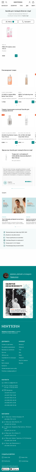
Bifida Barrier (9, 92)
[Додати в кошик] (16, 55)
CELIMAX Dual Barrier (11, 132)
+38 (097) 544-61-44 (10, 435)
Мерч (20, 355)
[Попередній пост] (5, 299)
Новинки (21, 357)
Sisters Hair (7, 457)
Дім (20, 352)
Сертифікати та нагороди (9, 357)
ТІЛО (21, 5)
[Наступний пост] (30, 299)
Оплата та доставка (7, 344)
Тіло (20, 349)
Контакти (4, 365)
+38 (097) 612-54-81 (10, 392)
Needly (20, 92)
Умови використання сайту (9, 368)
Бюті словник (5, 363)
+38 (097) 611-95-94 (10, 424)
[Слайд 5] (16, 188)
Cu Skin (3, 92)
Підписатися (14, 277)
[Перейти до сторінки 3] (18, 145)
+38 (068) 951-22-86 (10, 402)
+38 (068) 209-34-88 (10, 440)
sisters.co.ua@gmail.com (10, 382)
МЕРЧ (33, 5)
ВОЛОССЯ (4, 5)
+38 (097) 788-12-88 (10, 395)
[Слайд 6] (17, 188)
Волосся (21, 344)
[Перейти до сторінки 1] (16, 145)
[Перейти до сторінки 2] (17, 145)
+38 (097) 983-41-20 (10, 397)
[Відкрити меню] (3, 2)
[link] (33, 2)
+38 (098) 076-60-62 (10, 445)
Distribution (7, 461)
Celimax (3, 132)
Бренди (21, 363)
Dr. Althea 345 (27, 132)
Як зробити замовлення (8, 347)
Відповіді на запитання (8, 349)
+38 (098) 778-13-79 (10, 419)
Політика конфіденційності (9, 371)
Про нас (4, 352)
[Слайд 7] (18, 188)
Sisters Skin (24, 457)
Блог (3, 360)
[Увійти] (29, 2)
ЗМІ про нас (5, 355)
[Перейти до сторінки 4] (19, 145)
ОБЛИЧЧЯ (13, 5)
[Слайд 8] (19, 188)
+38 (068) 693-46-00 (10, 400)
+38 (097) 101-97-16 (9, 430)
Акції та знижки (23, 360)
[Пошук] (6, 2)
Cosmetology (24, 461)
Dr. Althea (20, 132)
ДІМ (27, 5)
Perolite (4, 44)
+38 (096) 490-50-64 (10, 405)
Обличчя (21, 347)
